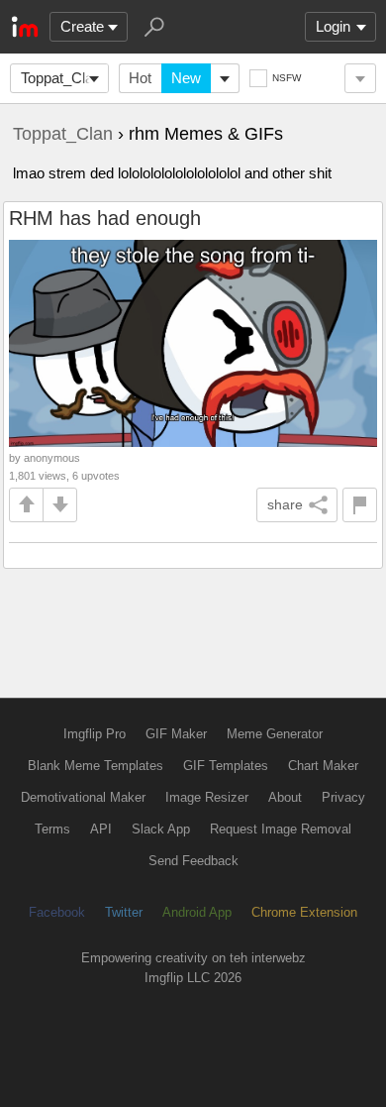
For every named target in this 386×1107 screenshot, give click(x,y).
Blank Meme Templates (95, 765)
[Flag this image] (359, 505)
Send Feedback (193, 860)
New (186, 77)
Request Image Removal (280, 829)
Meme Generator (275, 733)
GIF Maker (176, 733)
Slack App (161, 829)
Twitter (124, 912)
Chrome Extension (304, 912)
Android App (197, 912)
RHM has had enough (105, 218)
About (285, 797)
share (285, 504)
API (101, 829)
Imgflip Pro (94, 733)
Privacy (343, 797)
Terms (52, 829)
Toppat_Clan (61, 77)
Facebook (57, 912)
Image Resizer (206, 797)
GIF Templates (225, 765)
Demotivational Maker (83, 797)
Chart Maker (323, 765)
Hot (140, 77)
